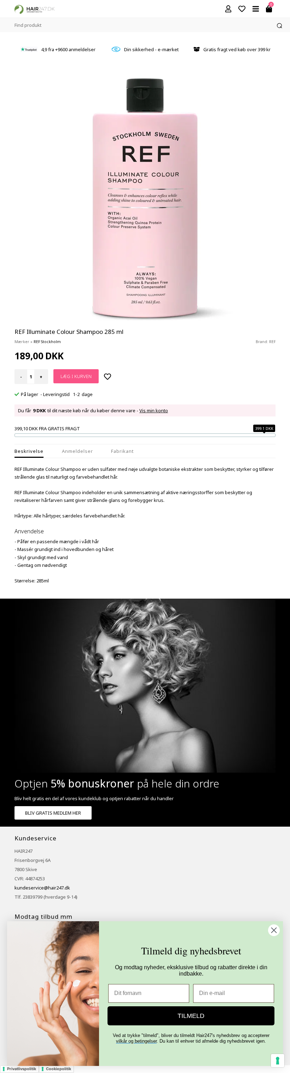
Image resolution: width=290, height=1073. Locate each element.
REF (272, 341)
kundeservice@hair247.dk (42, 888)
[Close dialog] (274, 930)
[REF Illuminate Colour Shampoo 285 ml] (145, 198)
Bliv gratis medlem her (53, 813)
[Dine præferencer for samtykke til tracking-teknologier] (277, 1060)
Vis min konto (153, 410)
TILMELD (191, 1015)
